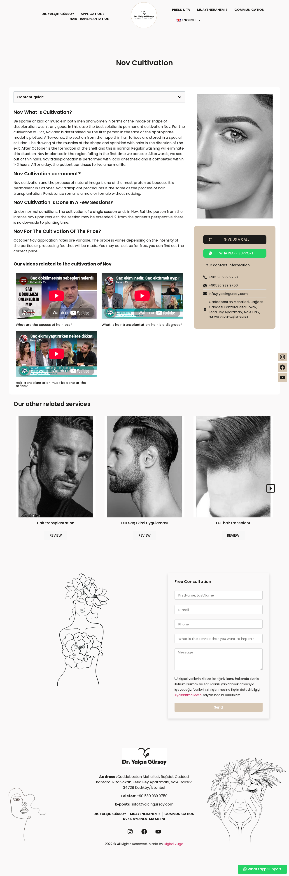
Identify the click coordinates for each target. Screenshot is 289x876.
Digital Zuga (173, 844)
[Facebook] (282, 367)
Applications (93, 14)
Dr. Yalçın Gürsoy (58, 14)
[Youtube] (282, 377)
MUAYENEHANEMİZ (212, 9)
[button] (234, 239)
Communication (249, 9)
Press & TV (181, 9)
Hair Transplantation (90, 18)
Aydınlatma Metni (189, 695)
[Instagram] (282, 357)
